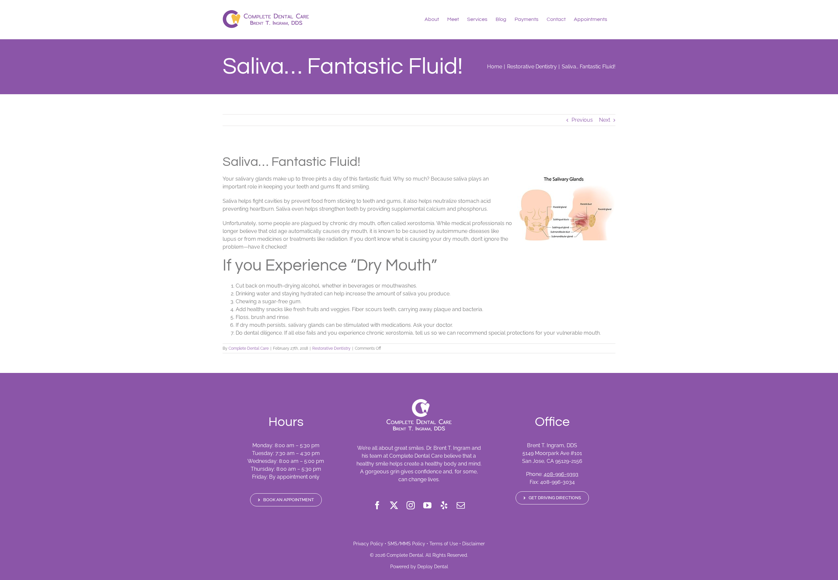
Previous (582, 120)
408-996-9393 (561, 474)
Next (604, 120)
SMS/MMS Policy (406, 543)
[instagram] (410, 505)
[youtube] (427, 505)
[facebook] (377, 505)
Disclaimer (473, 543)
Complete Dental (405, 555)
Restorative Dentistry (331, 348)
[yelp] (444, 505)
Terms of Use (443, 543)
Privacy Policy (368, 543)
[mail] (460, 505)
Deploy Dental (432, 566)
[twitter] (394, 505)
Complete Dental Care (248, 348)
